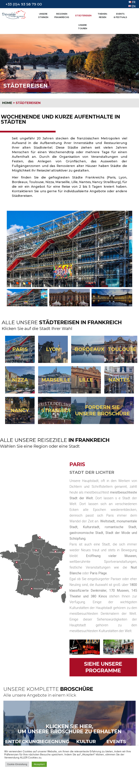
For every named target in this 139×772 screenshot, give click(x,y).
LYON (53, 349)
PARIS (20, 349)
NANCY (20, 410)
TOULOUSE (122, 349)
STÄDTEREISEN (83, 15)
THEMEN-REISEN (102, 15)
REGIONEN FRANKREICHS (61, 15)
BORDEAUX (89, 349)
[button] (9, 249)
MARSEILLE (56, 380)
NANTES (119, 380)
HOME (7, 103)
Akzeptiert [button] (39, 764)
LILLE (86, 380)
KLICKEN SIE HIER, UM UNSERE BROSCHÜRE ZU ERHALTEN (70, 729)
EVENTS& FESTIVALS (120, 15)
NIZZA (20, 380)
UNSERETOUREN (82, 27)
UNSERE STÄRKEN (43, 15)
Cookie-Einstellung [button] (17, 764)
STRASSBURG (58, 410)
